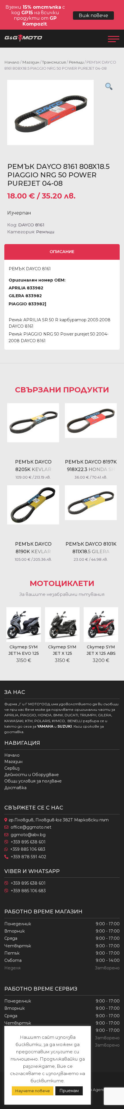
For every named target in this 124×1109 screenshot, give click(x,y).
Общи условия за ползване (33, 781)
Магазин (30, 62)
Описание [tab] (62, 251)
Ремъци (76, 62)
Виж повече (93, 15)
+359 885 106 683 (27, 849)
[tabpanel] (62, 112)
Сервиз (12, 768)
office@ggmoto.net (31, 827)
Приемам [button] (69, 1090)
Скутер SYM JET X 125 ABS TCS (83, 653)
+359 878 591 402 (28, 856)
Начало (11, 62)
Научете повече (32, 1090)
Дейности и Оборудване (31, 774)
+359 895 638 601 (28, 842)
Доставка (15, 787)
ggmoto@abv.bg (28, 834)
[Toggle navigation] (113, 38)
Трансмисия (54, 62)
